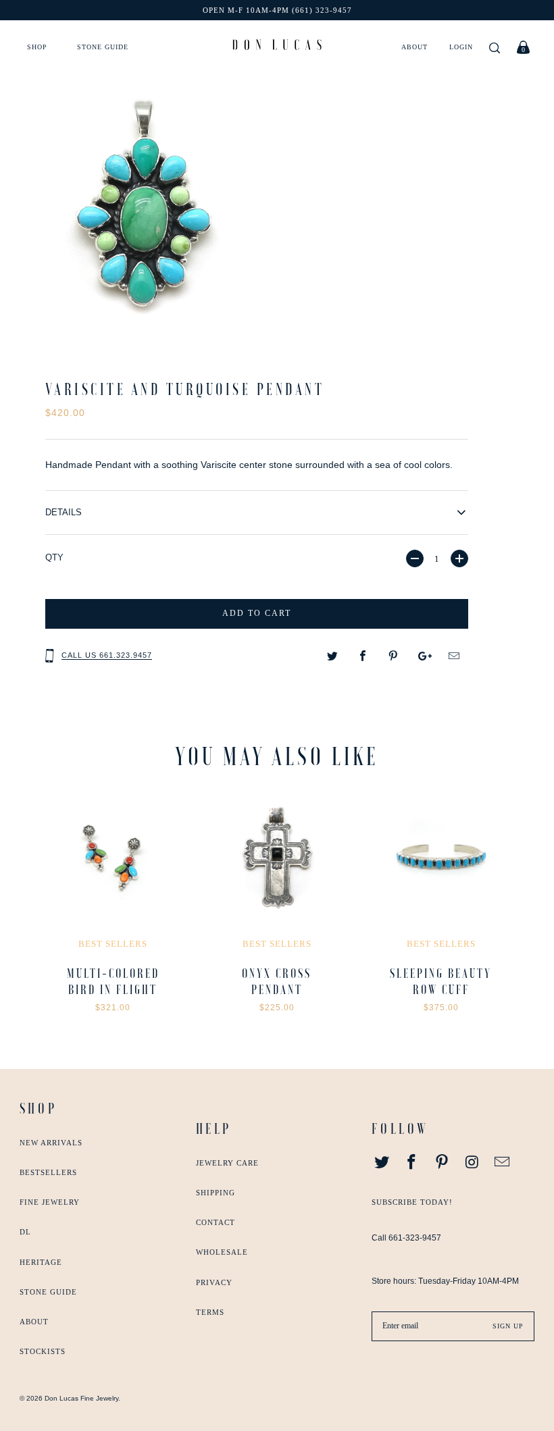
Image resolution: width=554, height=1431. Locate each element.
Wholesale (222, 1252)
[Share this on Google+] (424, 656)
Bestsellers (48, 1172)
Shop (37, 47)
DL (25, 1232)
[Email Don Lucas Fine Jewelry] (503, 1163)
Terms (210, 1312)
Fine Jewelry (50, 1202)
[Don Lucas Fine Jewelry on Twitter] (382, 1163)
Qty (54, 557)
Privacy (214, 1282)
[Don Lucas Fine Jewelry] (276, 44)
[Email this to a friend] (454, 656)
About (414, 47)
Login (461, 47)
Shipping (215, 1193)
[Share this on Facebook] (363, 656)
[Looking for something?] (494, 49)
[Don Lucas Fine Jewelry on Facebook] (412, 1163)
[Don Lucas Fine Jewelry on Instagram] (472, 1163)
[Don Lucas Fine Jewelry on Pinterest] (442, 1163)
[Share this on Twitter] (333, 656)
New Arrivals (51, 1143)
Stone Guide (102, 47)
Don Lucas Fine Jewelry (81, 1398)
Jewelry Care (227, 1163)
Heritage (41, 1262)
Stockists (43, 1351)
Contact (215, 1222)
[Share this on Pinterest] (393, 656)
